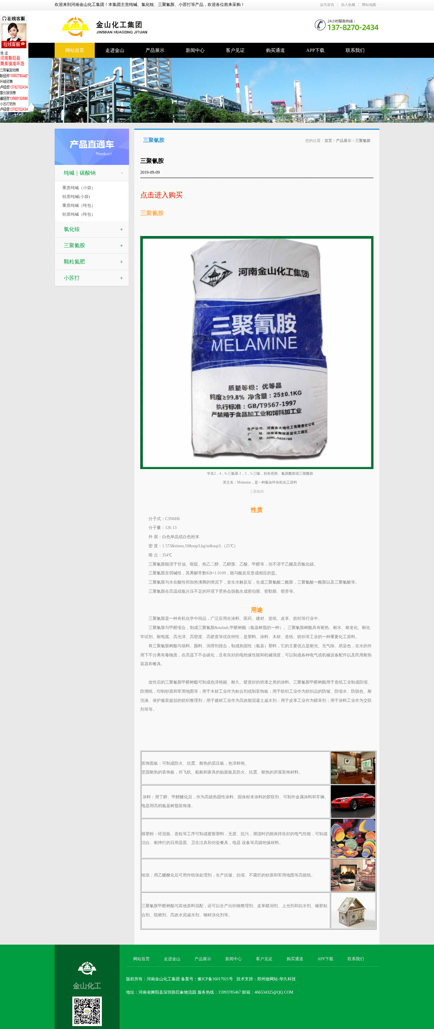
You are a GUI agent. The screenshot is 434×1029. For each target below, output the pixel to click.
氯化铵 (72, 229)
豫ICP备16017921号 (215, 979)
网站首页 (74, 50)
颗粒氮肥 (74, 262)
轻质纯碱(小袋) (76, 196)
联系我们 (355, 50)
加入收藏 (348, 5)
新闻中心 (195, 50)
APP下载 (315, 50)
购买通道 (275, 50)
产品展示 (155, 50)
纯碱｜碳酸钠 (80, 173)
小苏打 (72, 278)
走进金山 (114, 50)
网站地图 (369, 5)
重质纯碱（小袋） (78, 188)
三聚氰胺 (74, 245)
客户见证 (235, 50)
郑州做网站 (267, 979)
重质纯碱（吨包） (78, 205)
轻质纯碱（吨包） (78, 214)
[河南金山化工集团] (158, 15)
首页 (328, 140)
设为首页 (327, 5)
